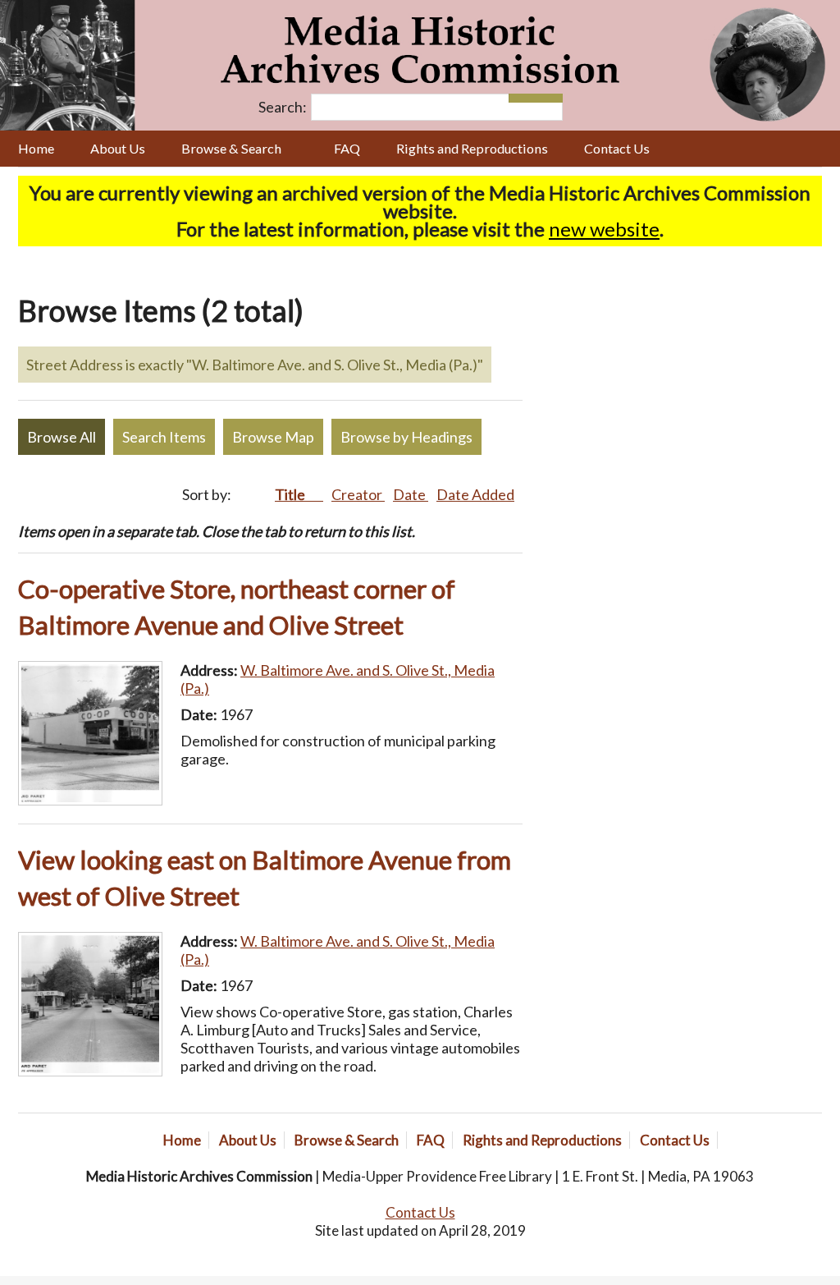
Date (410, 494)
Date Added (475, 494)
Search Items (164, 437)
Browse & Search (231, 148)
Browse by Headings (406, 437)
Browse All (61, 437)
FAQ (347, 148)
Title (291, 494)
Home (36, 148)
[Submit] (549, 98)
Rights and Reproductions (472, 148)
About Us (117, 148)
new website (604, 229)
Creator (358, 494)
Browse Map (273, 437)
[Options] (522, 98)
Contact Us (617, 148)
